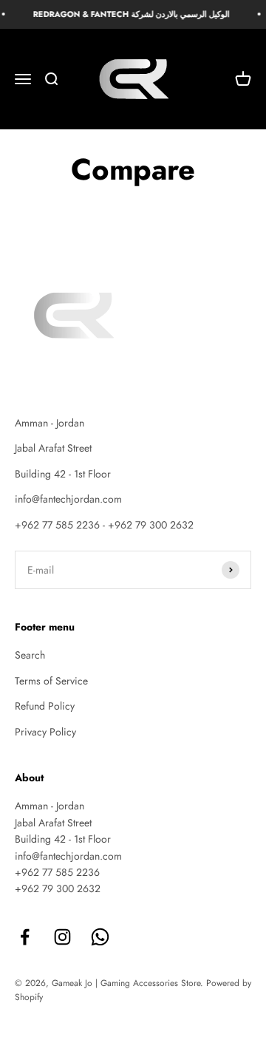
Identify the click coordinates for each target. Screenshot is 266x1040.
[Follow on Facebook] (25, 937)
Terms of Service (51, 680)
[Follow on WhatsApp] (100, 937)
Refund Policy (45, 706)
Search (30, 655)
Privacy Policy (45, 731)
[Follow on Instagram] (62, 937)
